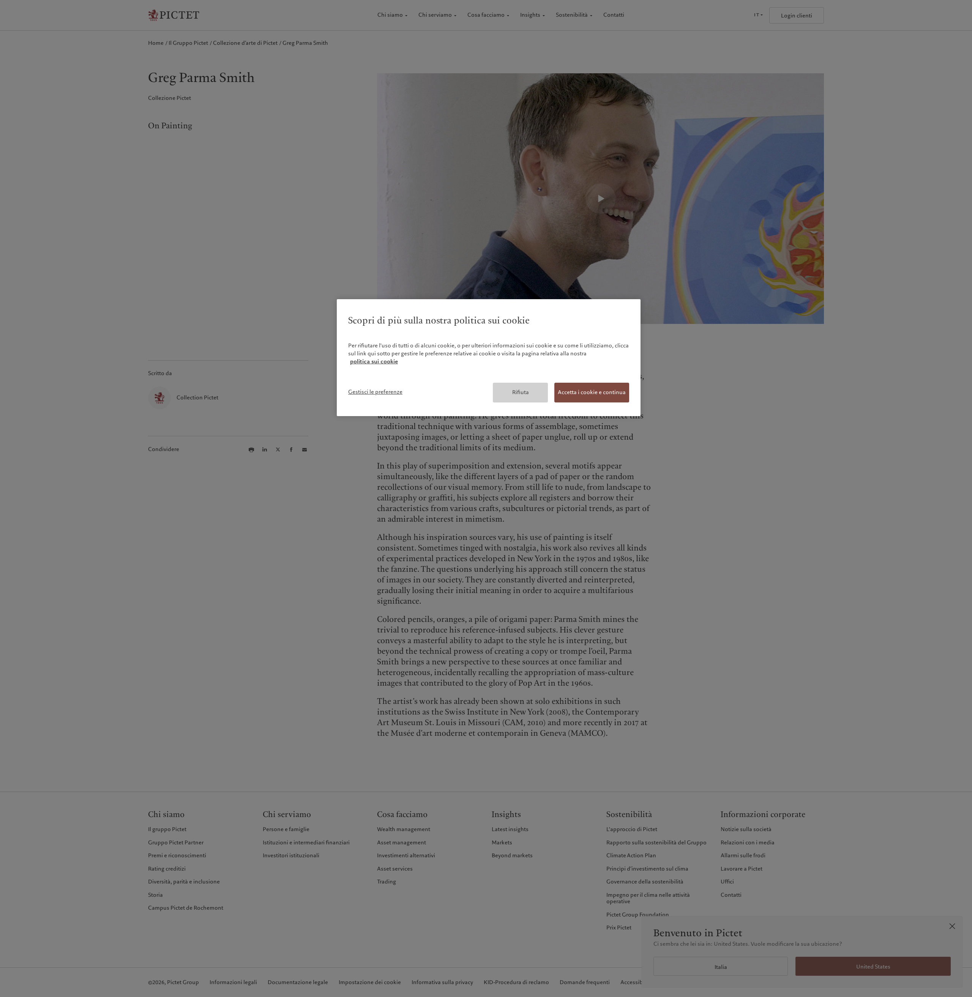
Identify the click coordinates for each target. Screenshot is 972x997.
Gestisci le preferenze (375, 392)
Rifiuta (520, 392)
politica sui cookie (374, 361)
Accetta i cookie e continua (592, 392)
